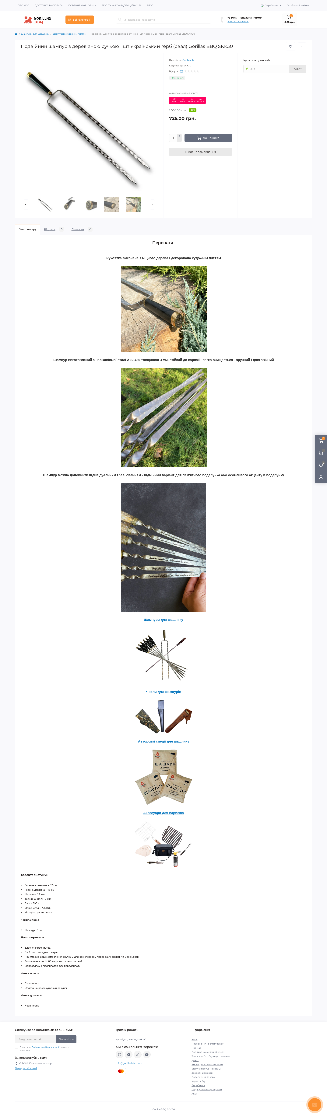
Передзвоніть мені (26, 1068)
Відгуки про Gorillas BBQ (206, 1068)
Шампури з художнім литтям (69, 33)
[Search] (120, 19)
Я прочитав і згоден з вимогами (44, 1048)
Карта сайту (199, 1081)
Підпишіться (66, 1039)
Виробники (198, 1085)
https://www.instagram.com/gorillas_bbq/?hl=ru (119, 1054)
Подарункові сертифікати (207, 1089)
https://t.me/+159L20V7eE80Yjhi (128, 1054)
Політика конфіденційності (121, 5)
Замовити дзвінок (237, 21)
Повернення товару (203, 1077)
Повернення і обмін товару (207, 1043)
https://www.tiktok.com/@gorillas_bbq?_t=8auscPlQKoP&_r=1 (138, 1054)
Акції (194, 1093)
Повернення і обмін (82, 5)
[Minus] (180, 140)
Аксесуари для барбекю (163, 813)
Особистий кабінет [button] (298, 5)
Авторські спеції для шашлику (163, 741)
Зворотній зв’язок (202, 1072)
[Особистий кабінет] (321, 477)
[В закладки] (290, 46)
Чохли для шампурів (163, 692)
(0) (181, 71)
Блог (149, 5)
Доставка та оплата (49, 5)
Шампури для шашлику (35, 33)
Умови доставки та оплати (207, 1064)
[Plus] (180, 136)
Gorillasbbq (188, 60)
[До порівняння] (302, 46)
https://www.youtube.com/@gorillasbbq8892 (147, 1054)
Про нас (23, 5)
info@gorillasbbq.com (129, 1063)
